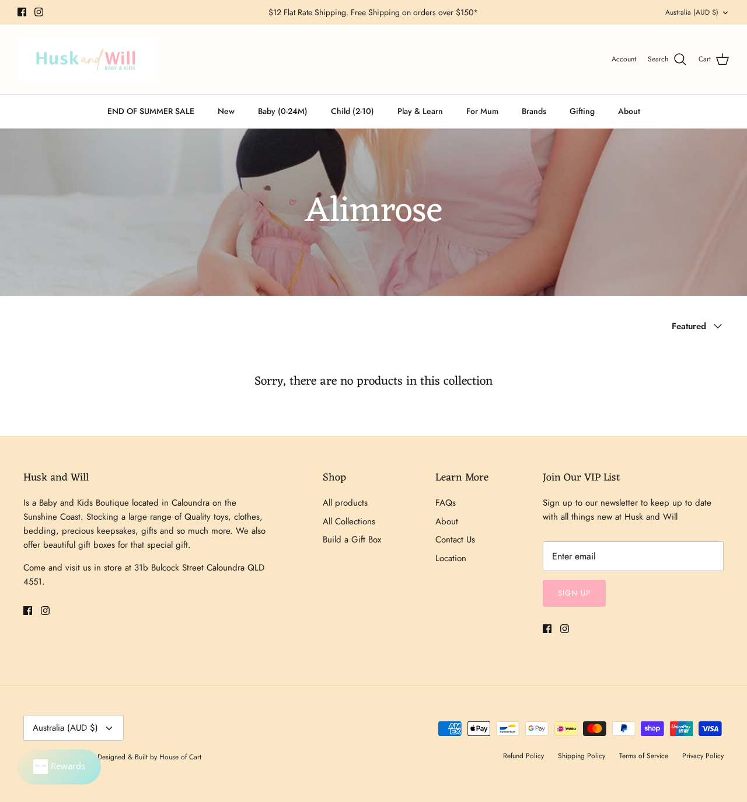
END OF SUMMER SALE (150, 111)
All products (345, 502)
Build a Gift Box (352, 539)
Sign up (574, 593)
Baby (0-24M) (283, 111)
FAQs (445, 502)
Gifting (582, 111)
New (226, 111)
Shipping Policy (581, 756)
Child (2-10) (352, 111)
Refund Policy (523, 756)
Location (450, 558)
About (629, 111)
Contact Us (455, 539)
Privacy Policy (703, 756)
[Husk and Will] (86, 59)
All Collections (349, 521)
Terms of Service (643, 756)
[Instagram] (38, 12)
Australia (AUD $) (691, 12)
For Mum (482, 111)
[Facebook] (22, 12)
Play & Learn (420, 111)
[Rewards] (59, 766)
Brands (534, 111)
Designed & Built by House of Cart (149, 757)
